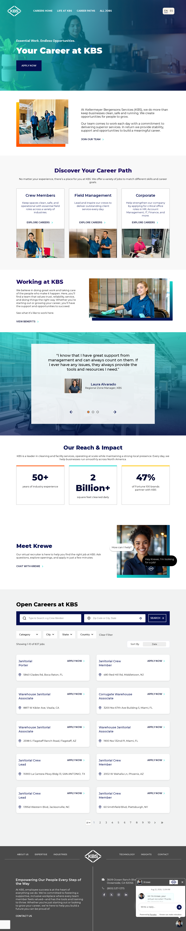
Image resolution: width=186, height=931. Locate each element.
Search (155, 618)
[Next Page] (155, 822)
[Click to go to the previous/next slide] (88, 412)
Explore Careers (38, 222)
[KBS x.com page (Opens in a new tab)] (111, 894)
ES (171, 10)
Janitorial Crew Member (110, 663)
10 (149, 822)
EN (166, 10)
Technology (127, 854)
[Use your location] (141, 618)
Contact (163, 854)
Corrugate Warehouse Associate (115, 696)
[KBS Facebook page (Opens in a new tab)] (104, 894)
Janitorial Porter (25, 663)
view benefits (25, 321)
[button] (71, 412)
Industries (60, 854)
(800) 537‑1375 (116, 888)
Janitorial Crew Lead (30, 762)
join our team (91, 139)
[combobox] (115, 618)
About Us (22, 854)
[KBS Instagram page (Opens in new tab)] (118, 894)
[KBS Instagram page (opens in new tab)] (126, 894)
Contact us (24, 916)
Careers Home (42, 10)
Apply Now (29, 65)
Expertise (41, 854)
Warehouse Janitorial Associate (34, 696)
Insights (146, 854)
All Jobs (106, 10)
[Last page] (162, 822)
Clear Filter (106, 634)
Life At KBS (64, 10)
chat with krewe (28, 566)
